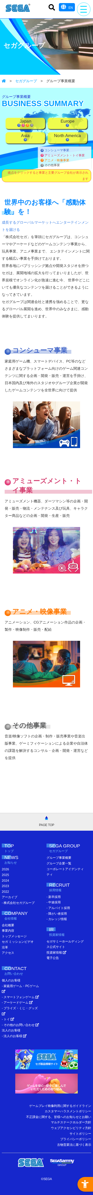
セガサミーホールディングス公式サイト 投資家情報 (65, 947)
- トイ (6, 1019)
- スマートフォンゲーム (18, 997)
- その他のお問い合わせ (18, 1025)
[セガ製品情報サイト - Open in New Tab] (46, 1060)
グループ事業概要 (59, 858)
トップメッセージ (14, 936)
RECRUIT (59, 887)
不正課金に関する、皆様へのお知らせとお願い (58, 1117)
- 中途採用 (54, 902)
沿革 (5, 947)
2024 (5, 880)
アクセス (8, 953)
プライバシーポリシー (75, 1139)
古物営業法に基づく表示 (74, 1145)
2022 (5, 892)
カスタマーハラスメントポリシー (68, 1111)
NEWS (11, 859)
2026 (5, 869)
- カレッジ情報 (57, 919)
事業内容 (8, 930)
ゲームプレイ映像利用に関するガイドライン (60, 1106)
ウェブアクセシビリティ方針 (71, 1128)
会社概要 (8, 925)
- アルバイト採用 (58, 908)
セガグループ (26, 81)
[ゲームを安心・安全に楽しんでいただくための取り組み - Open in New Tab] (46, 1085)
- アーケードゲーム (15, 1002)
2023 (5, 886)
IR (57, 932)
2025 (5, 875)
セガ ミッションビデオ (18, 942)
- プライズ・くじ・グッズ (20, 1008)
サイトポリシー (80, 1133)
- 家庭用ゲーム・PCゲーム (20, 986)
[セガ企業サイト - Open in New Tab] (31, 1162)
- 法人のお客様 (12, 1036)
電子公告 (53, 958)
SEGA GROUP (64, 848)
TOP (9, 848)
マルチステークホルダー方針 (71, 1122)
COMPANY (16, 915)
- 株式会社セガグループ (18, 903)
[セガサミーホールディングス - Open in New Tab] (62, 1162)
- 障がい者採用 (57, 913)
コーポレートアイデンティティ (65, 872)
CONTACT (15, 970)
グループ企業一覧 (59, 863)
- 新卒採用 (54, 897)
